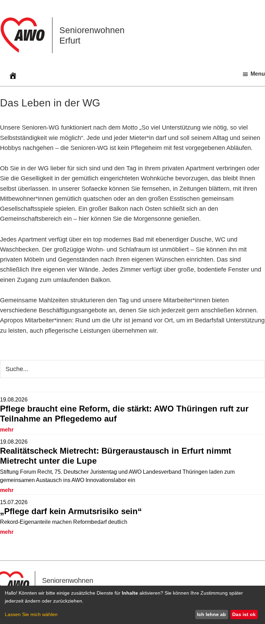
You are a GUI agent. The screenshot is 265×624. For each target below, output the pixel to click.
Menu (258, 74)
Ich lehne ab (211, 614)
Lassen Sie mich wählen (31, 614)
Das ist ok (244, 614)
